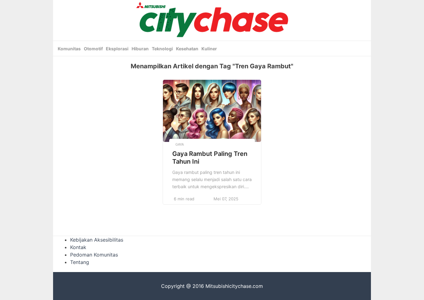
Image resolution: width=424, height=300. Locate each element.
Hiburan (140, 48)
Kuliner (209, 48)
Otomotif (93, 48)
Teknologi (162, 48)
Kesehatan (187, 48)
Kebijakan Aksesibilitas (96, 240)
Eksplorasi (117, 48)
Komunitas (69, 48)
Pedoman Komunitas (94, 255)
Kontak (78, 247)
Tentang (79, 262)
